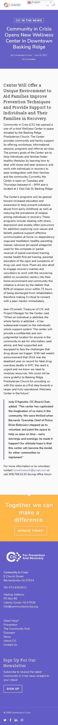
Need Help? (11, 620)
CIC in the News (29, 20)
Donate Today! (30, 531)
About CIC (10, 640)
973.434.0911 (18, 587)
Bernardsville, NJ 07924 (19, 580)
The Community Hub (17, 628)
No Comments (29, 59)
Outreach (9, 632)
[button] (53, 4)
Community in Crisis (23, 55)
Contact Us (10, 644)
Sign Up (13, 689)
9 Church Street (14, 576)
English (35, 2)
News (7, 636)
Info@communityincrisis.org (21, 606)
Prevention (10, 624)
